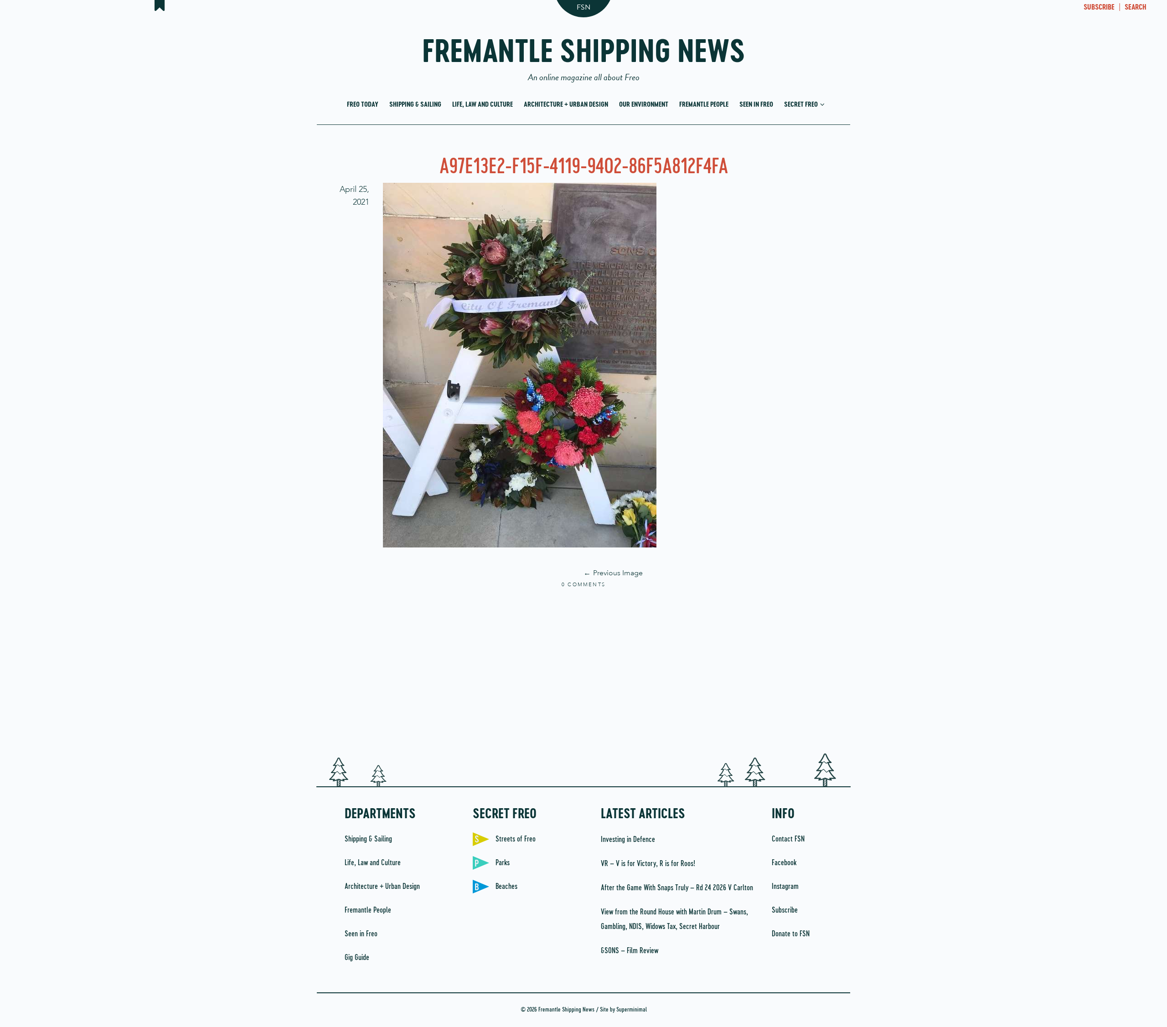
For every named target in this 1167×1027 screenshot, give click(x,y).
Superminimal (631, 1010)
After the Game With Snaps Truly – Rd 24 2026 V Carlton (677, 888)
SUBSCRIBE (1099, 7)
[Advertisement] (583, 671)
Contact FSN (788, 839)
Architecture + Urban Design (566, 104)
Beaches (506, 886)
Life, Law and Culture (482, 104)
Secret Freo (801, 104)
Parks (503, 863)
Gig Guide (357, 957)
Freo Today (362, 104)
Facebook (784, 863)
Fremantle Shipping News (583, 56)
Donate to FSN (791, 934)
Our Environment (643, 104)
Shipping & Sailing (415, 104)
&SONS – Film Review (629, 951)
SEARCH (1135, 7)
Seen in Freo (756, 104)
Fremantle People (703, 104)
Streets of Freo (516, 839)
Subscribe (785, 910)
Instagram (785, 886)
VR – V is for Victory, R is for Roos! (648, 863)
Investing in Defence (628, 839)
